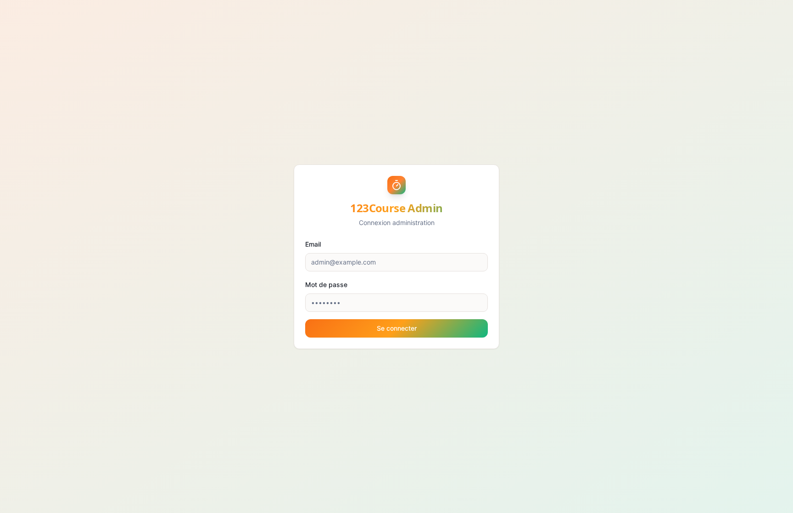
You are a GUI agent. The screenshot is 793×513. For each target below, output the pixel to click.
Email (313, 244)
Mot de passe (326, 284)
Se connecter (397, 328)
